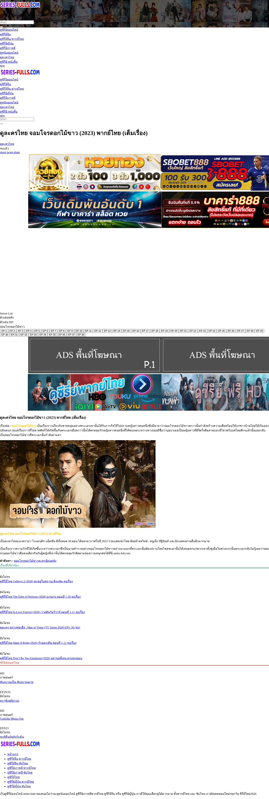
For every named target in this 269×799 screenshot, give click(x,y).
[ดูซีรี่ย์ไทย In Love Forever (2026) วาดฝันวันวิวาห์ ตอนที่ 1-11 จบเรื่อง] (134, 600)
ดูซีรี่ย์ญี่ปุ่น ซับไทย (19, 786)
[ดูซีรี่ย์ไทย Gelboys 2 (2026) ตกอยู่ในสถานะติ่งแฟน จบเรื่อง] (134, 569)
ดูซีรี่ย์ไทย (13, 777)
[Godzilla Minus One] (134, 704)
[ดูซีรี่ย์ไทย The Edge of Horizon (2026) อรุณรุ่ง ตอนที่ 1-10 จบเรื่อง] (134, 585)
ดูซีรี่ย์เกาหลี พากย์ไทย (21, 768)
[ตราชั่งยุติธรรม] (134, 686)
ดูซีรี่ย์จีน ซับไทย (17, 763)
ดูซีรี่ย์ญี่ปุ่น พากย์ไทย (20, 781)
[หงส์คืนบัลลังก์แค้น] (134, 722)
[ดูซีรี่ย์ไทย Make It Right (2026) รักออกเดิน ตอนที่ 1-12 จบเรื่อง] (134, 631)
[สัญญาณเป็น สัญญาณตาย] (134, 667)
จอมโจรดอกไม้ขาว (26, 560)
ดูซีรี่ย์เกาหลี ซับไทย (19, 772)
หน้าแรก (12, 754)
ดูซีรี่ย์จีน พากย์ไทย (19, 758)
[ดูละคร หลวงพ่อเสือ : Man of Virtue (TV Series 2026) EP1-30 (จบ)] (134, 616)
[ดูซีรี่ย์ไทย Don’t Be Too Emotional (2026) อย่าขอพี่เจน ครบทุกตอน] (134, 646)
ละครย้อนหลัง (47, 560)
